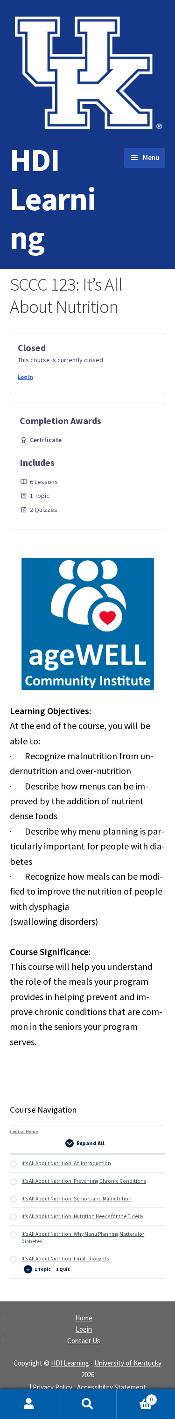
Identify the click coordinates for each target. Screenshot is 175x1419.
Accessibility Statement (111, 1387)
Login (84, 1329)
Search (87, 1404)
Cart (135, 1396)
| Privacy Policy (50, 1387)
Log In (25, 376)
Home (83, 1317)
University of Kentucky (127, 1363)
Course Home (24, 1131)
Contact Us (83, 1340)
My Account (29, 1404)
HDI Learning (53, 198)
